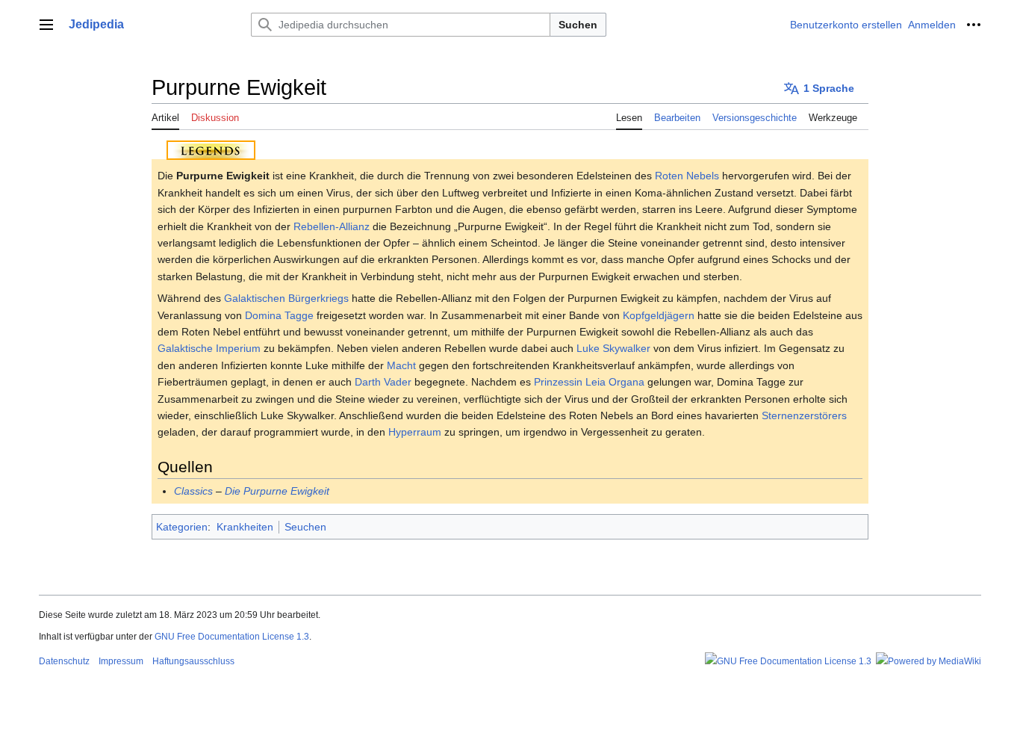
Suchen (578, 25)
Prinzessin (558, 382)
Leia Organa (614, 382)
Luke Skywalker (613, 348)
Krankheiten (245, 527)
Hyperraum (414, 432)
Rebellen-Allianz (331, 226)
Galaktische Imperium (209, 348)
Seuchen (305, 527)
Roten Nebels (687, 176)
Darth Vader (383, 382)
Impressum (121, 661)
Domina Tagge (279, 315)
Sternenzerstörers (804, 415)
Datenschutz (64, 661)
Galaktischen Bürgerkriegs (286, 298)
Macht (401, 365)
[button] (46, 25)
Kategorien (182, 527)
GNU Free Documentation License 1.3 (232, 636)
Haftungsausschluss (193, 661)
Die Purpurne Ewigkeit (277, 491)
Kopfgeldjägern (658, 315)
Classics (193, 491)
